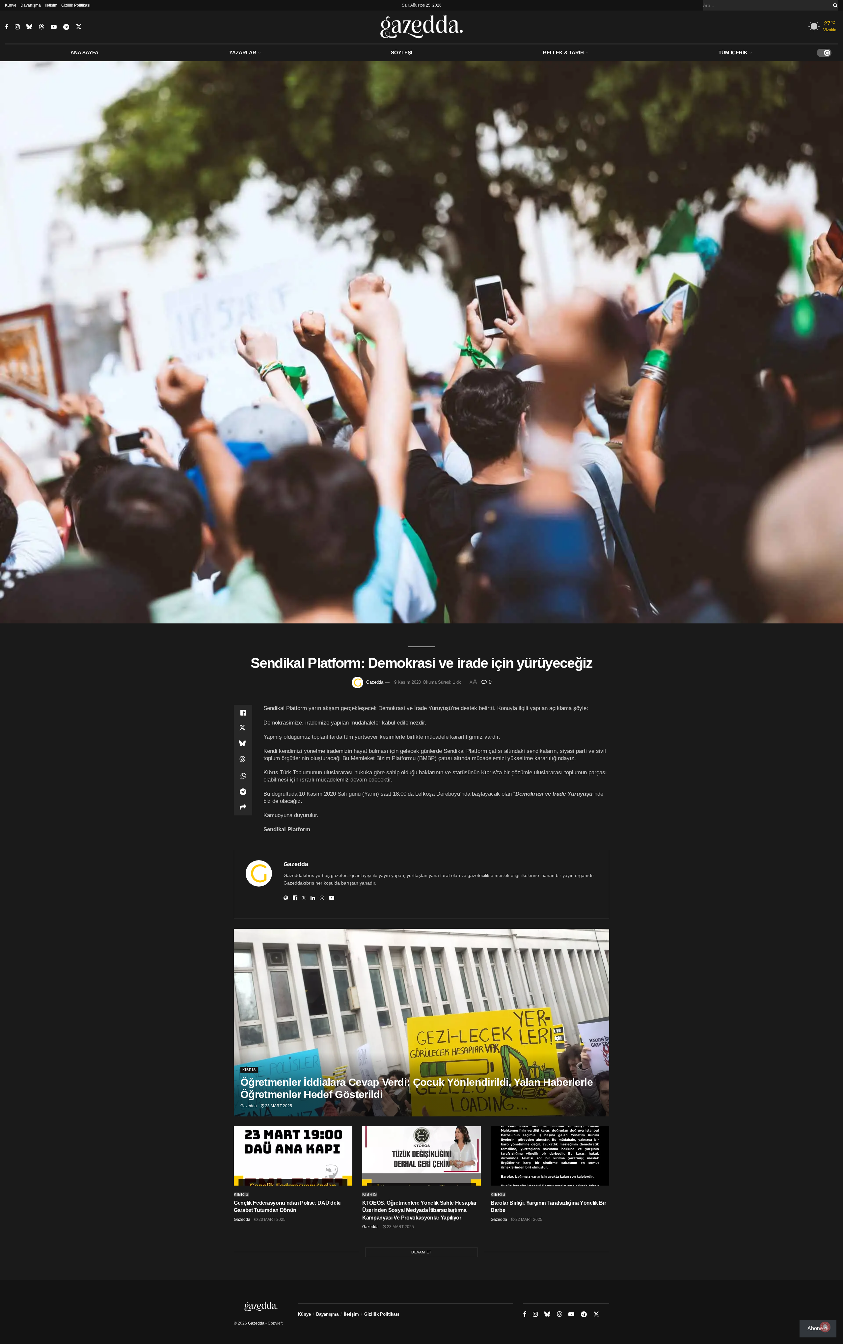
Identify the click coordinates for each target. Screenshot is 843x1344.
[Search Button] (834, 5)
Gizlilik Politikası (75, 5)
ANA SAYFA (84, 52)
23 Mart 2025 (278, 1106)
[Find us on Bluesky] (29, 27)
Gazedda (374, 682)
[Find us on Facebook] (6, 27)
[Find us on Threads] (41, 27)
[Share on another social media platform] (243, 807)
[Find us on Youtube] (54, 27)
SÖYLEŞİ (401, 52)
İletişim (51, 5)
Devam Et (421, 1252)
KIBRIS (249, 1070)
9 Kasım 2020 (407, 682)
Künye (10, 5)
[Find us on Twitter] (79, 27)
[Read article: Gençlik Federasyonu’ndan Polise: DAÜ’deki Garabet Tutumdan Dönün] (293, 1156)
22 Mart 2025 (528, 1219)
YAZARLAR (242, 52)
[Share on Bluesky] (243, 744)
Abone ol (818, 1328)
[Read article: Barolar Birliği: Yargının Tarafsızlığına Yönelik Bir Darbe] (550, 1156)
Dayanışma (30, 5)
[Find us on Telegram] (66, 27)
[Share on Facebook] (243, 713)
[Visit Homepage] (422, 27)
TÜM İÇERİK (733, 52)
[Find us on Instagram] (17, 27)
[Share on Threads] (243, 760)
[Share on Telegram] (243, 792)
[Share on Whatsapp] (243, 776)
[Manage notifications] (825, 1327)
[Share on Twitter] (243, 728)
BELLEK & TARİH (563, 52)
